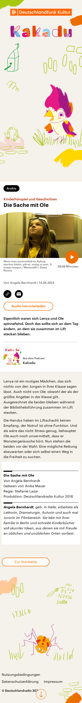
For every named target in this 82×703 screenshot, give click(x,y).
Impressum (53, 681)
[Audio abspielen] (72, 257)
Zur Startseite (25, 562)
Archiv (11, 188)
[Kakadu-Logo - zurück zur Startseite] (41, 32)
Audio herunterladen (28, 306)
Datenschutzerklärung (20, 681)
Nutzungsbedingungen (21, 674)
